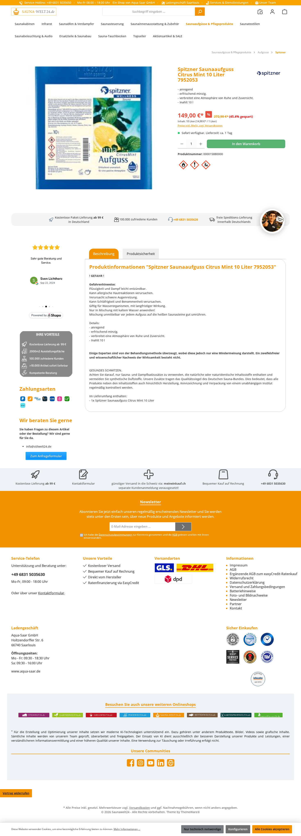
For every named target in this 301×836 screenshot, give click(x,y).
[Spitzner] (269, 76)
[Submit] (183, 526)
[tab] (104, 254)
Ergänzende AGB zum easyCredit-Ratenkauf (263, 574)
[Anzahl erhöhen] (201, 144)
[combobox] (148, 11)
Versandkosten (139, 808)
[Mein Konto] (272, 11)
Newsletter (238, 599)
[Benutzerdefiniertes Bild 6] (267, 656)
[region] (92, 128)
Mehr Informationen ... (127, 829)
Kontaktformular (83, 483)
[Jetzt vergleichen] (260, 11)
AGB (174, 534)
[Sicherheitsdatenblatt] (92, 128)
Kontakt (236, 608)
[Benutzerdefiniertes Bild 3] (267, 639)
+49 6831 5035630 (273, 483)
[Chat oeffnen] (272, 221)
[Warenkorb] (285, 11)
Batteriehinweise (243, 591)
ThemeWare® (190, 812)
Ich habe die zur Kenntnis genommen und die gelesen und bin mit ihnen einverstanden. (146, 536)
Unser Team (267, 3)
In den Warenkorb (246, 144)
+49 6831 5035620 (185, 219)
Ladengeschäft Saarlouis (182, 3)
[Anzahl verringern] (182, 144)
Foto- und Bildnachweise (249, 595)
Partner (236, 604)
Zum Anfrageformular (46, 456)
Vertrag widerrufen (16, 793)
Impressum (239, 565)
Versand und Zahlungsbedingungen (257, 586)
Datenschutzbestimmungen (115, 534)
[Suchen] (200, 11)
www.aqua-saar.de (25, 671)
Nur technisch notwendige (202, 829)
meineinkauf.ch (175, 483)
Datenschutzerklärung (247, 582)
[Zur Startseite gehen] (33, 11)
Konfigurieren (238, 829)
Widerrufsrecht (241, 578)
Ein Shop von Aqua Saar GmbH (134, 3)
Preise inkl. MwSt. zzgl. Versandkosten (200, 125)
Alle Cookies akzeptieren (272, 829)
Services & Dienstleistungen (228, 3)
